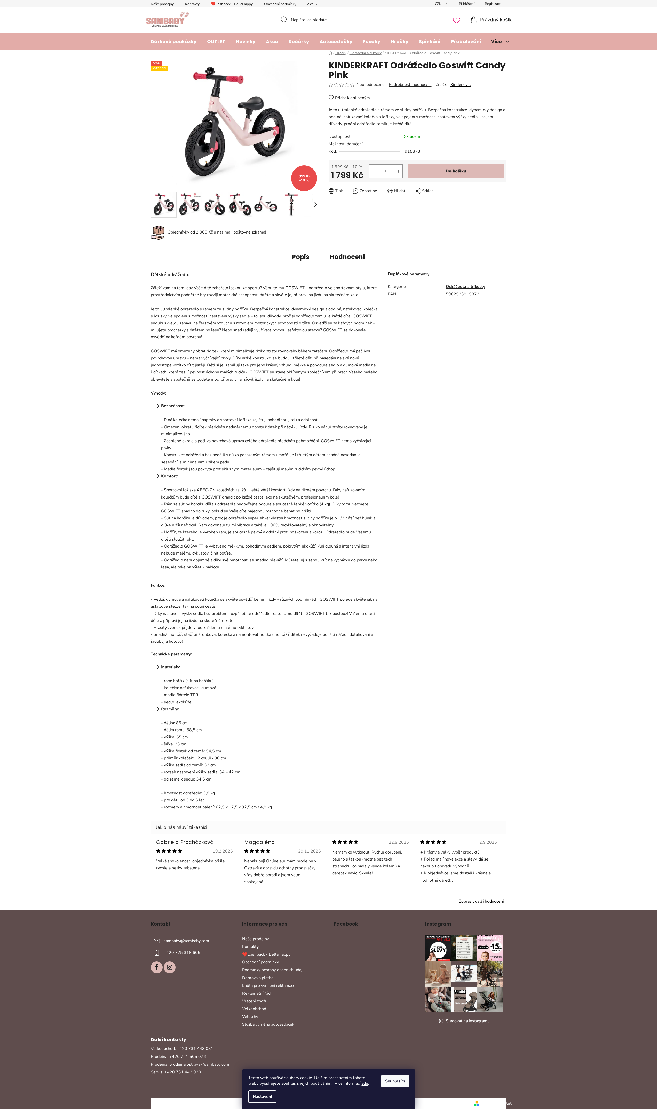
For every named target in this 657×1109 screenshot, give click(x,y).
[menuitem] (174, 41)
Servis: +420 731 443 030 (176, 1072)
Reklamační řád (256, 993)
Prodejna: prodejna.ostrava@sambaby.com (190, 1064)
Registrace (493, 3)
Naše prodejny (162, 4)
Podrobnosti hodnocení (410, 84)
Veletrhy (250, 1016)
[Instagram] (170, 967)
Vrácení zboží (254, 1001)
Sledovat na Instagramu (468, 1021)
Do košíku (456, 171)
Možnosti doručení (346, 144)
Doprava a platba (257, 978)
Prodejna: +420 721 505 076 (178, 1056)
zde (365, 1083)
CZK (438, 3)
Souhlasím (395, 1081)
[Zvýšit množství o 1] (398, 171)
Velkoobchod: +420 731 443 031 (182, 1048)
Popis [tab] (300, 257)
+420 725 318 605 (182, 952)
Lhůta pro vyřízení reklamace (268, 986)
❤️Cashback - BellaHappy (232, 4)
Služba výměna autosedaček (268, 1024)
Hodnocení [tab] (347, 257)
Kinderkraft (460, 84)
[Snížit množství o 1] (373, 171)
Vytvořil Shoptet (496, 1103)
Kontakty (192, 4)
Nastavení (262, 1096)
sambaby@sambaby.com (186, 941)
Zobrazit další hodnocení (481, 901)
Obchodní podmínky (280, 4)
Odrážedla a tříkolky (465, 287)
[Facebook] (157, 967)
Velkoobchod (254, 1009)
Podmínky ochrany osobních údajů (273, 970)
